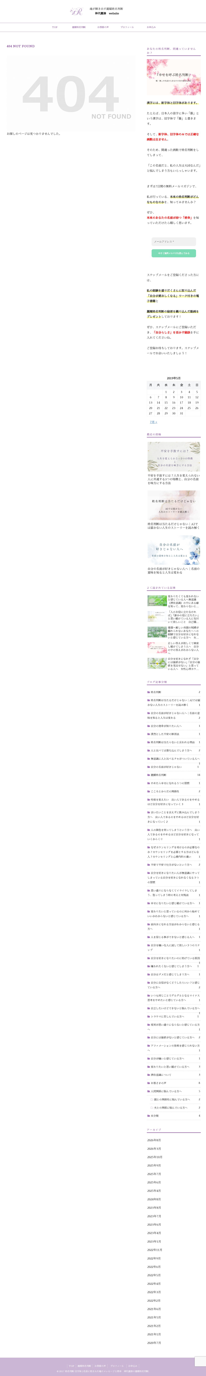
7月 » (153, 422)
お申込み (132, 1366)
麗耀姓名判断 (84, 1366)
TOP (71, 1366)
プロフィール (118, 1366)
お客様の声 (100, 1366)
